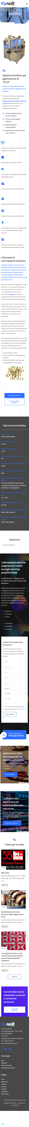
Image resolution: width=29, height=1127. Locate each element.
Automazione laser (6, 1065)
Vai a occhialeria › (10, 774)
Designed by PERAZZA (10, 1103)
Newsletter (4, 1091)
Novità (4, 907)
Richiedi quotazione (14, 395)
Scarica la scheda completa (14, 401)
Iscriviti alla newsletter (14, 1009)
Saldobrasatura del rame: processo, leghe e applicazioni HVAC (12, 914)
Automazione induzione (8, 1068)
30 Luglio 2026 (27, 936)
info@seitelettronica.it (10, 1043)
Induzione (4, 1063)
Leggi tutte (14, 976)
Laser (2, 1060)
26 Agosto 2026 (27, 854)
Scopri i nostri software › (12, 823)
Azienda (3, 1087)
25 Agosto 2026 (27, 895)
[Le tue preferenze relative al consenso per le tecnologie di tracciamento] (2, 1124)
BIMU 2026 (5, 873)
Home (3, 1079)
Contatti (3, 1089)
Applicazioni (4, 1082)
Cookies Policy (15, 1105)
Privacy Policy (22, 709)
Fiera (3, 868)
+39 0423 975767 (16, 735)
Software (4, 1084)
